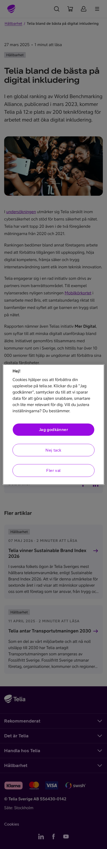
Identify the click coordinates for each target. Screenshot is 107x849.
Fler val (53, 470)
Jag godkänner (53, 429)
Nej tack (53, 450)
